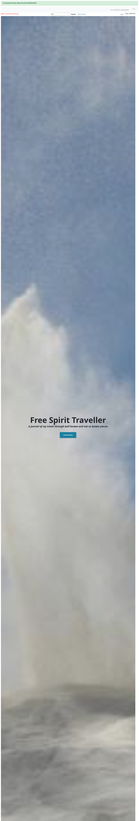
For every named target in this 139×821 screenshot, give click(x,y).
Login (133, 9)
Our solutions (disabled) (120, 10)
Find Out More (68, 435)
